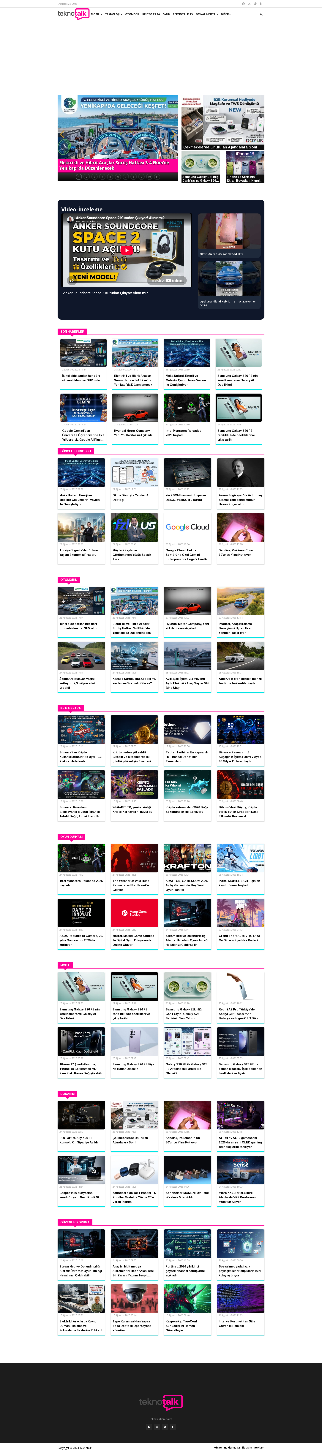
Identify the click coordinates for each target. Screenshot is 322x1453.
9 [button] (141, 176)
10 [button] (149, 176)
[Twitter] (157, 1427)
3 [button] (94, 176)
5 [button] (110, 176)
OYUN (166, 14)
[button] (62, 134)
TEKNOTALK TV (183, 14)
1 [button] (79, 176)
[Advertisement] (161, 60)
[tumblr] (173, 1427)
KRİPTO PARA (151, 14)
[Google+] (165, 1427)
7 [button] (126, 176)
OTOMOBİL (132, 14)
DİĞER (225, 14)
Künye (218, 1447)
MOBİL (95, 14)
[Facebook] (149, 1427)
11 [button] (157, 176)
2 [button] (86, 176)
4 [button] (102, 176)
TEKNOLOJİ (112, 14)
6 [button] (118, 176)
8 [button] (133, 176)
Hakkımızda (232, 1447)
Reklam (259, 1447)
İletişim (247, 1447)
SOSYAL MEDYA (206, 14)
